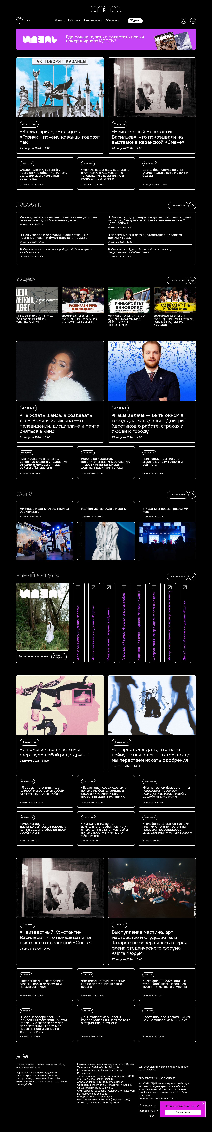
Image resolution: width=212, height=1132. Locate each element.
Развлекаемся (93, 20)
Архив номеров (57, 657)
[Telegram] (25, 1056)
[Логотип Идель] (106, 9)
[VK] (18, 1056)
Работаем (74, 20)
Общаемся (112, 20)
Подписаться (183, 1112)
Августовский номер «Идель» (34, 656)
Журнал (135, 20)
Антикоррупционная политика (157, 1077)
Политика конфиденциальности (158, 1098)
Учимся (59, 20)
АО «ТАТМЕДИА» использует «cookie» (162, 1083)
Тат (19, 24)
